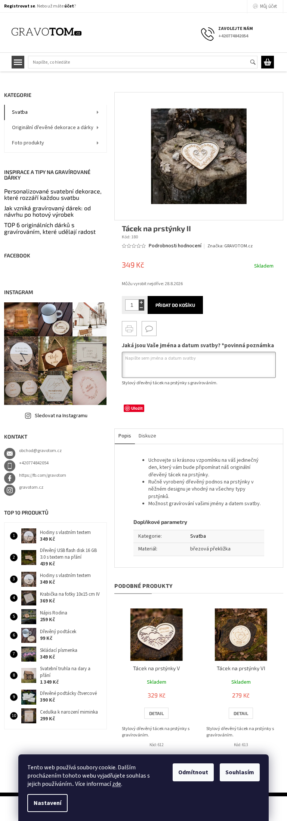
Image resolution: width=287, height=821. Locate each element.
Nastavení (47, 803)
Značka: (230, 246)
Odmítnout (193, 772)
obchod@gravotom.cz (40, 451)
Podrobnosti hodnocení (175, 246)
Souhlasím (239, 772)
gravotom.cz (31, 487)
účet (69, 6)
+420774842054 (34, 463)
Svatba (20, 112)
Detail (156, 713)
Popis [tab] (124, 436)
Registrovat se (19, 6)
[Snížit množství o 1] (141, 308)
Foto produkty (28, 143)
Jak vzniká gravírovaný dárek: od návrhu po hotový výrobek (47, 211)
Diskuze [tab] (147, 436)
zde (116, 784)
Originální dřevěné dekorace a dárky (52, 127)
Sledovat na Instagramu (61, 415)
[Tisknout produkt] (129, 328)
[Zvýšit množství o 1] (141, 302)
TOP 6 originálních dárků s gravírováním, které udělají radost (50, 228)
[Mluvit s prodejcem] (149, 328)
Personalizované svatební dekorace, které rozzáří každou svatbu (53, 194)
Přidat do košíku (175, 305)
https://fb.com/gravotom (42, 475)
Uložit (137, 408)
